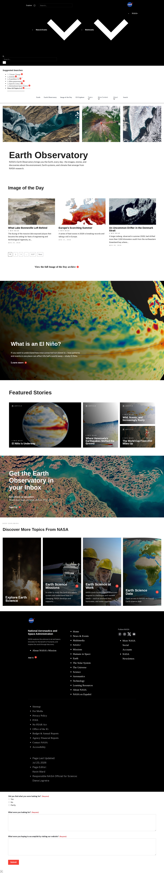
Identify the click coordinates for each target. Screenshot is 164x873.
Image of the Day (66, 97)
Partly (13, 805)
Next (40, 254)
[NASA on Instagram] (124, 634)
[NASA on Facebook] (120, 634)
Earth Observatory (50, 97)
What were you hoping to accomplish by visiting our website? (37, 837)
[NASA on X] (129, 634)
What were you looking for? (23, 812)
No (12, 802)
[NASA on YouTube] (134, 634)
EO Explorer (80, 97)
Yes (12, 799)
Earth (38, 97)
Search (125, 97)
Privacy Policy (48, 500)
